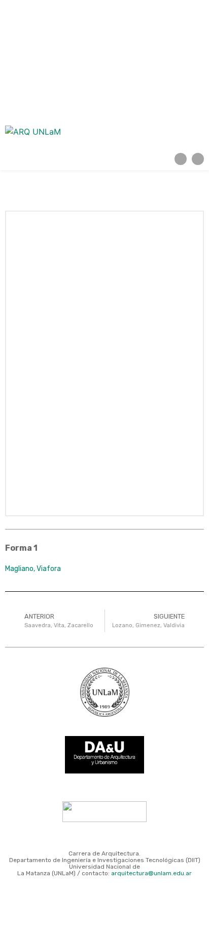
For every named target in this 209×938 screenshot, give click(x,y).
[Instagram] (181, 159)
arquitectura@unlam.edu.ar (151, 873)
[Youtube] (198, 159)
